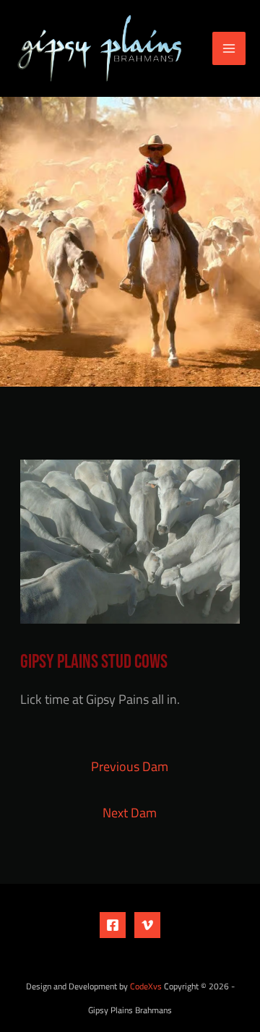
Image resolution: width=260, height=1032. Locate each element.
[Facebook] (113, 925)
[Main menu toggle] (229, 48)
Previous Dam (129, 766)
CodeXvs (146, 986)
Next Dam (130, 812)
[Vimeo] (147, 925)
